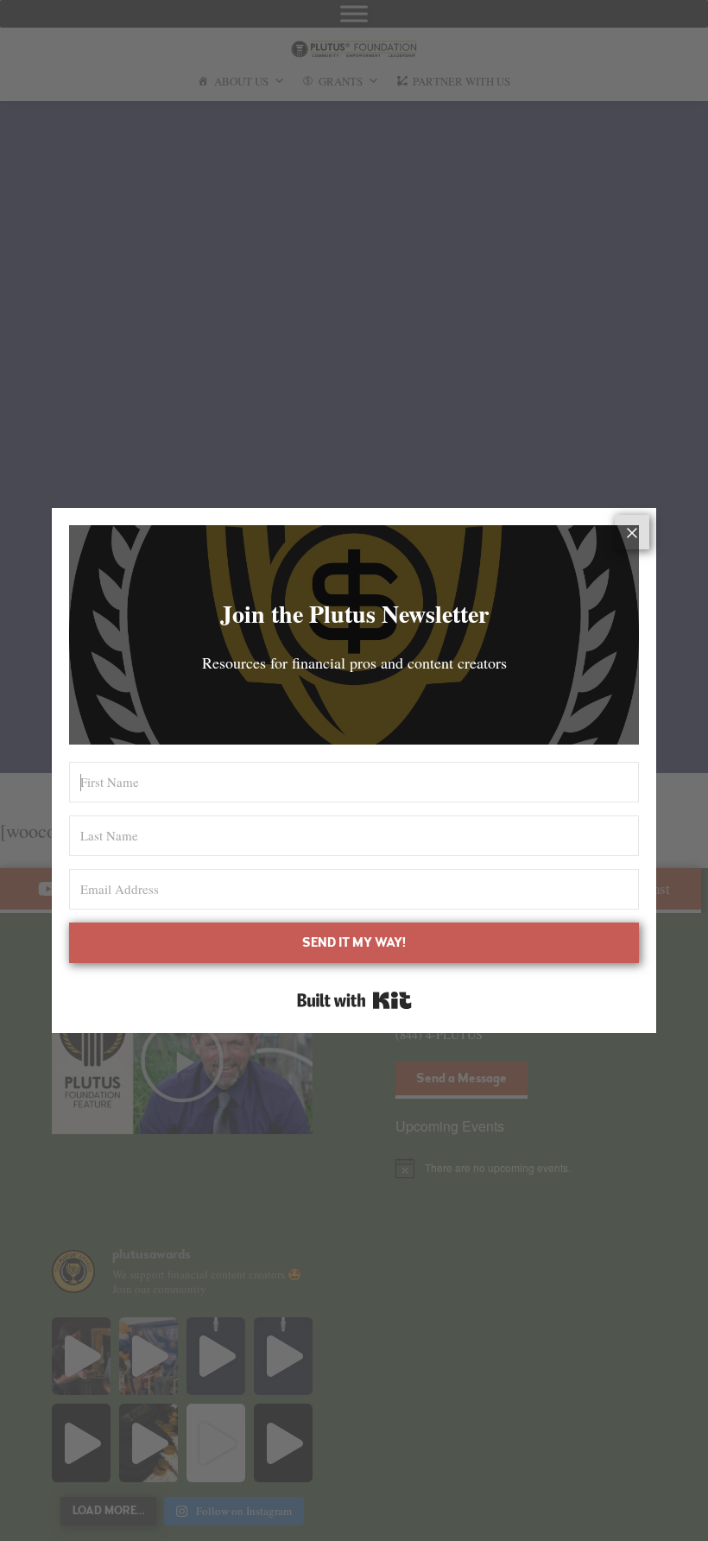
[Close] (632, 532)
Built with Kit (354, 1000)
